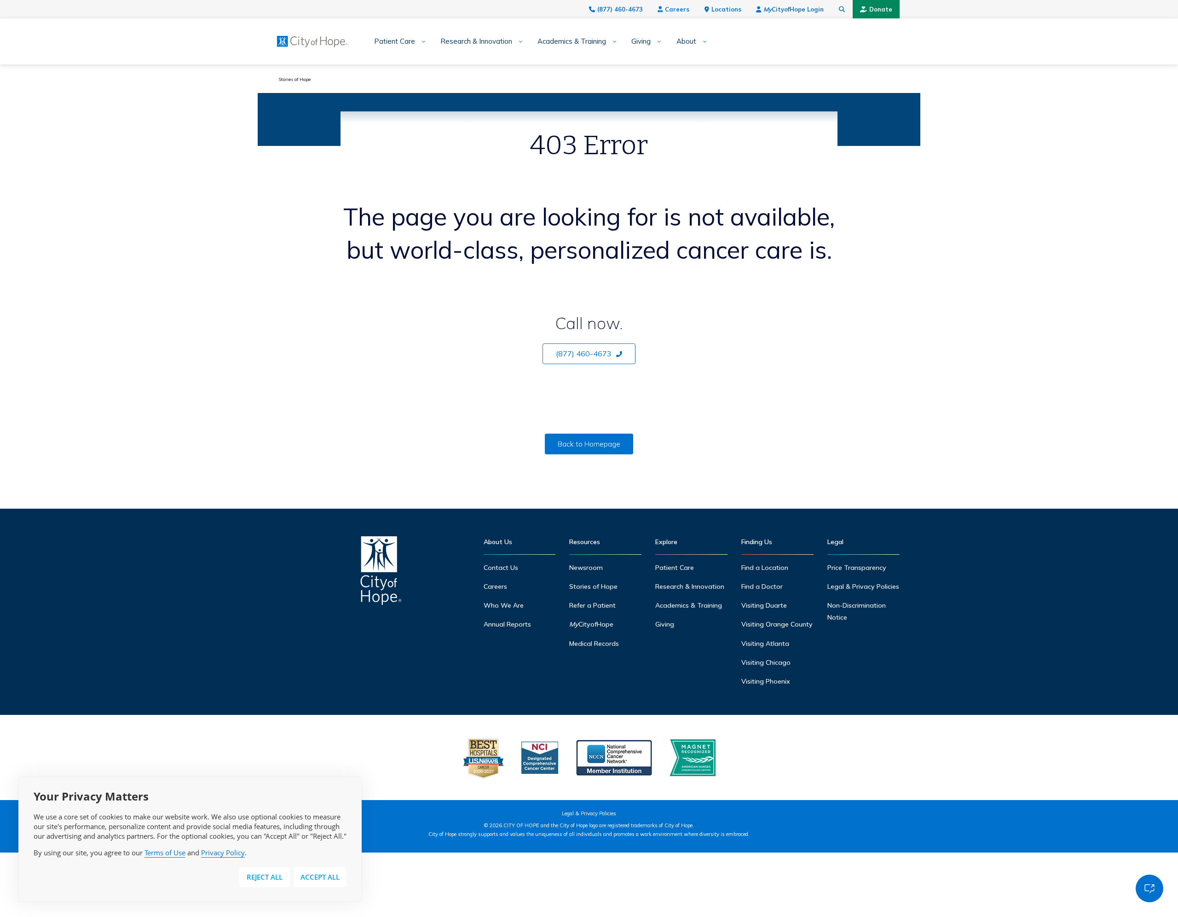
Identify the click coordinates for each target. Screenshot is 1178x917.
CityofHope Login (793, 9)
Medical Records (594, 643)
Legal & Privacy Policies (863, 586)
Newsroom (586, 567)
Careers (677, 9)
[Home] (381, 572)
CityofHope (591, 624)
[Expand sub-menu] (420, 41)
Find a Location (764, 567)
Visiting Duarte (764, 605)
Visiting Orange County (777, 624)
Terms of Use (164, 852)
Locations (726, 9)
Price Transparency (856, 567)
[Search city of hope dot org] (842, 9)
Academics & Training (571, 41)
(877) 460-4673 (620, 9)
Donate (880, 9)
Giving (641, 41)
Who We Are (504, 605)
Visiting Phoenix (765, 681)
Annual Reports (507, 624)
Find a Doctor (762, 586)
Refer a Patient (592, 605)
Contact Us (501, 567)
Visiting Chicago (766, 662)
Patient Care (394, 41)
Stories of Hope (294, 79)
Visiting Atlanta (765, 643)
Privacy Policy (223, 852)
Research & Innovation (476, 41)
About (686, 41)
